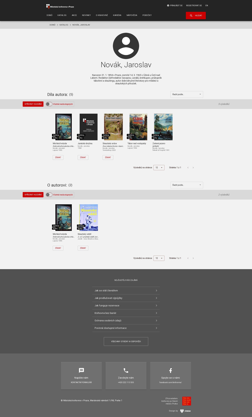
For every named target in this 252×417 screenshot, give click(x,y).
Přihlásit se (175, 5)
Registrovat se (194, 5)
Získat (58, 157)
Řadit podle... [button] (178, 94)
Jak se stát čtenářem (106, 290)
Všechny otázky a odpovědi (126, 341)
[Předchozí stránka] (188, 167)
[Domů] (60, 6)
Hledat (196, 15)
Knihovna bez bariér (105, 313)
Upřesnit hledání (33, 104)
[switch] (49, 104)
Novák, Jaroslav (81, 25)
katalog (64, 25)
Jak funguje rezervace (107, 305)
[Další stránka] (193, 167)
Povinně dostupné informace (111, 328)
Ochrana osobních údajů (108, 320)
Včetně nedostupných (63, 104)
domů (52, 25)
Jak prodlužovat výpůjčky (108, 298)
